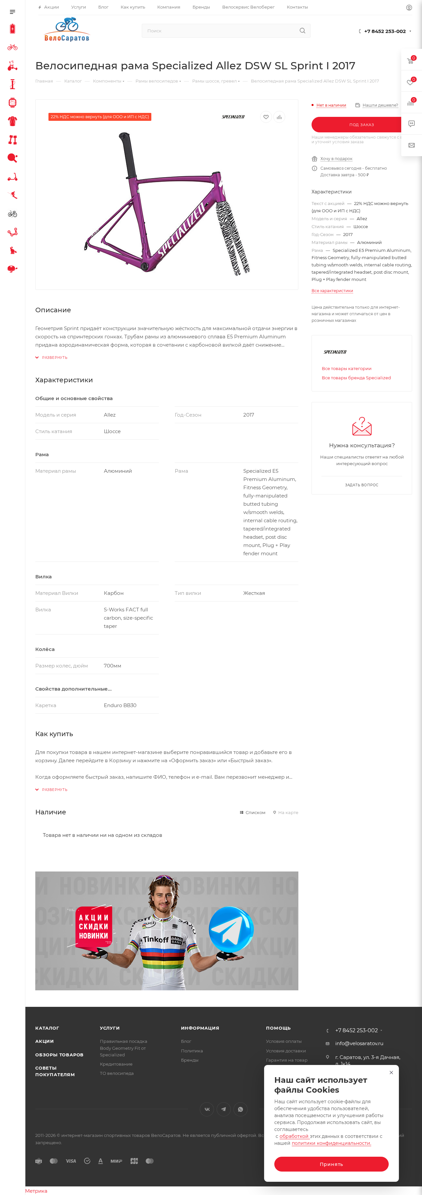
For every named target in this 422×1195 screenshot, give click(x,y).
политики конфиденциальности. (331, 1143)
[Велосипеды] (14, 48)
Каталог (47, 1028)
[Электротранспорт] (14, 29)
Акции (44, 1041)
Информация (200, 1028)
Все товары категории (347, 368)
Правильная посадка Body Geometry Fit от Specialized (123, 1048)
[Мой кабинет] (409, 8)
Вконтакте (207, 1109)
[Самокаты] (14, 177)
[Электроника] (14, 103)
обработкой (295, 1136)
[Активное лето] (14, 159)
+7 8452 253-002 (385, 31)
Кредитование (116, 1064)
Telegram (224, 1109)
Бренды (189, 1060)
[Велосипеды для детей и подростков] (14, 66)
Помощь (278, 1028)
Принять (332, 1164)
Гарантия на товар (287, 1060)
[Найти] (302, 31)
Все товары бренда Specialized (356, 377)
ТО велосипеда (117, 1073)
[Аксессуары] (14, 85)
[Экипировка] (14, 122)
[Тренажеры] (14, 140)
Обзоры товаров (59, 1054)
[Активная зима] (14, 196)
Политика (192, 1050)
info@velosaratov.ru (359, 1043)
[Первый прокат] (14, 214)
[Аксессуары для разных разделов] (14, 270)
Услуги (110, 1028)
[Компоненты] (14, 233)
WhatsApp (240, 1109)
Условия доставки (286, 1050)
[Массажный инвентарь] (14, 251)
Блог (186, 1041)
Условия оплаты (284, 1041)
